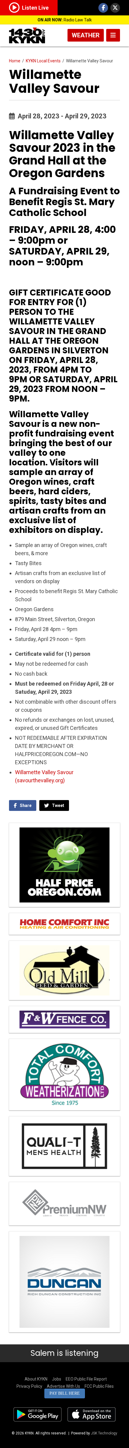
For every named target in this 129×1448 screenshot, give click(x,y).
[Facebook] (103, 8)
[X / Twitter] (115, 8)
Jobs (56, 1379)
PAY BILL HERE (65, 1393)
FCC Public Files (99, 1386)
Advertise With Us (63, 1386)
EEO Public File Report (86, 1379)
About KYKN (36, 1379)
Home (14, 60)
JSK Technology (104, 1433)
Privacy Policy (29, 1386)
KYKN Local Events (43, 60)
